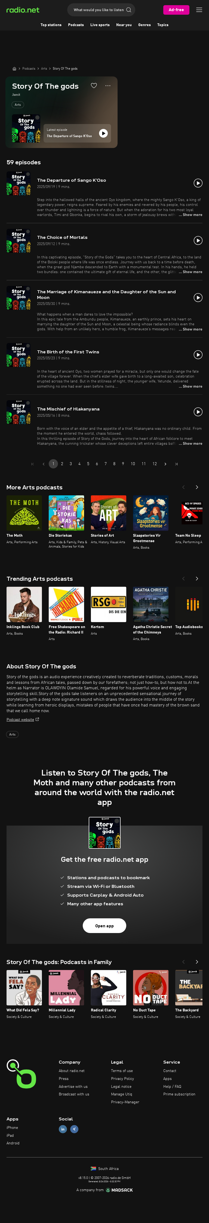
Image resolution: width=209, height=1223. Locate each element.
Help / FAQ (172, 1087)
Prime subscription (179, 1094)
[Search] (128, 10)
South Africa (108, 1169)
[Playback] (103, 133)
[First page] (32, 464)
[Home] (14, 68)
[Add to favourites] (94, 85)
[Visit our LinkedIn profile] (63, 1129)
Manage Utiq (121, 1094)
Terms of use (122, 1071)
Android (13, 1143)
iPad (10, 1136)
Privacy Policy (122, 1079)
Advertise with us (73, 1087)
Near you (124, 25)
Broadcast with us (74, 1094)
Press (64, 1079)
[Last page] (176, 464)
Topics (162, 25)
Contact (169, 1071)
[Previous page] (43, 464)
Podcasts (76, 25)
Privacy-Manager (125, 1102)
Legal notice (121, 1087)
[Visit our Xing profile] (74, 1129)
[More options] (108, 85)
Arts (18, 105)
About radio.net (72, 1071)
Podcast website (20, 720)
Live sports (100, 25)
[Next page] (165, 464)
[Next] (197, 485)
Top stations (51, 25)
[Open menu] (199, 10)
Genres (144, 25)
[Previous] (183, 485)
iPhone (12, 1128)
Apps (167, 1079)
